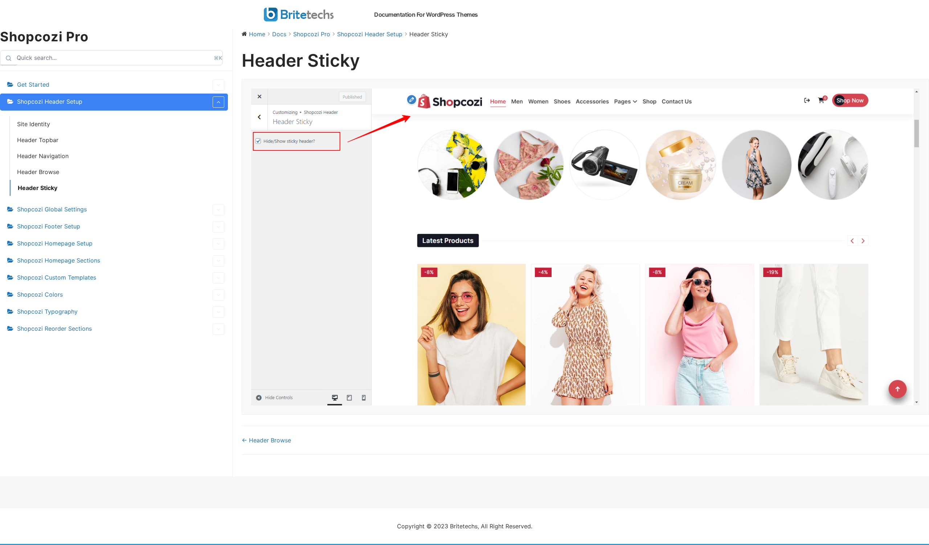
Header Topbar (37, 140)
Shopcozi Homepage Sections (58, 260)
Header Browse (38, 172)
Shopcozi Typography (47, 311)
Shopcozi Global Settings (52, 209)
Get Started (33, 84)
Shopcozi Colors (40, 294)
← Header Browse (266, 440)
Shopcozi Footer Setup (48, 226)
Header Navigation (43, 156)
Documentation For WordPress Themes (426, 14)
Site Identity (33, 124)
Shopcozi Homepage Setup (55, 243)
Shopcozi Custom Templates (56, 277)
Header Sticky (37, 187)
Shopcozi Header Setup (49, 101)
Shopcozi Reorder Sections (54, 328)
